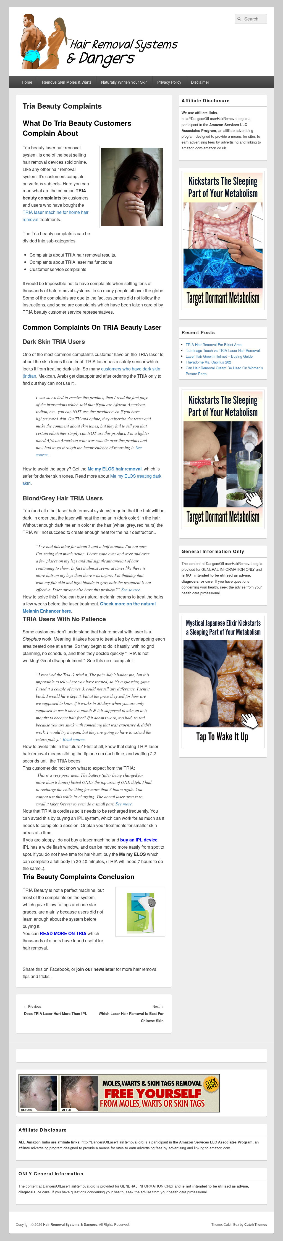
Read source (74, 739)
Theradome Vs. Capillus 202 (208, 362)
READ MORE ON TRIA (63, 933)
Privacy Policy (169, 82)
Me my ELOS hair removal (115, 468)
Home (27, 82)
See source (130, 589)
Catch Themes (255, 1224)
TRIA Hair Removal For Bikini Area (214, 344)
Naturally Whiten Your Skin (124, 82)
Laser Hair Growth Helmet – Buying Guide (219, 356)
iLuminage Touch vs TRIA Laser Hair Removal (223, 350)
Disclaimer (200, 82)
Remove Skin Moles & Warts (66, 82)
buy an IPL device (139, 839)
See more (124, 804)
